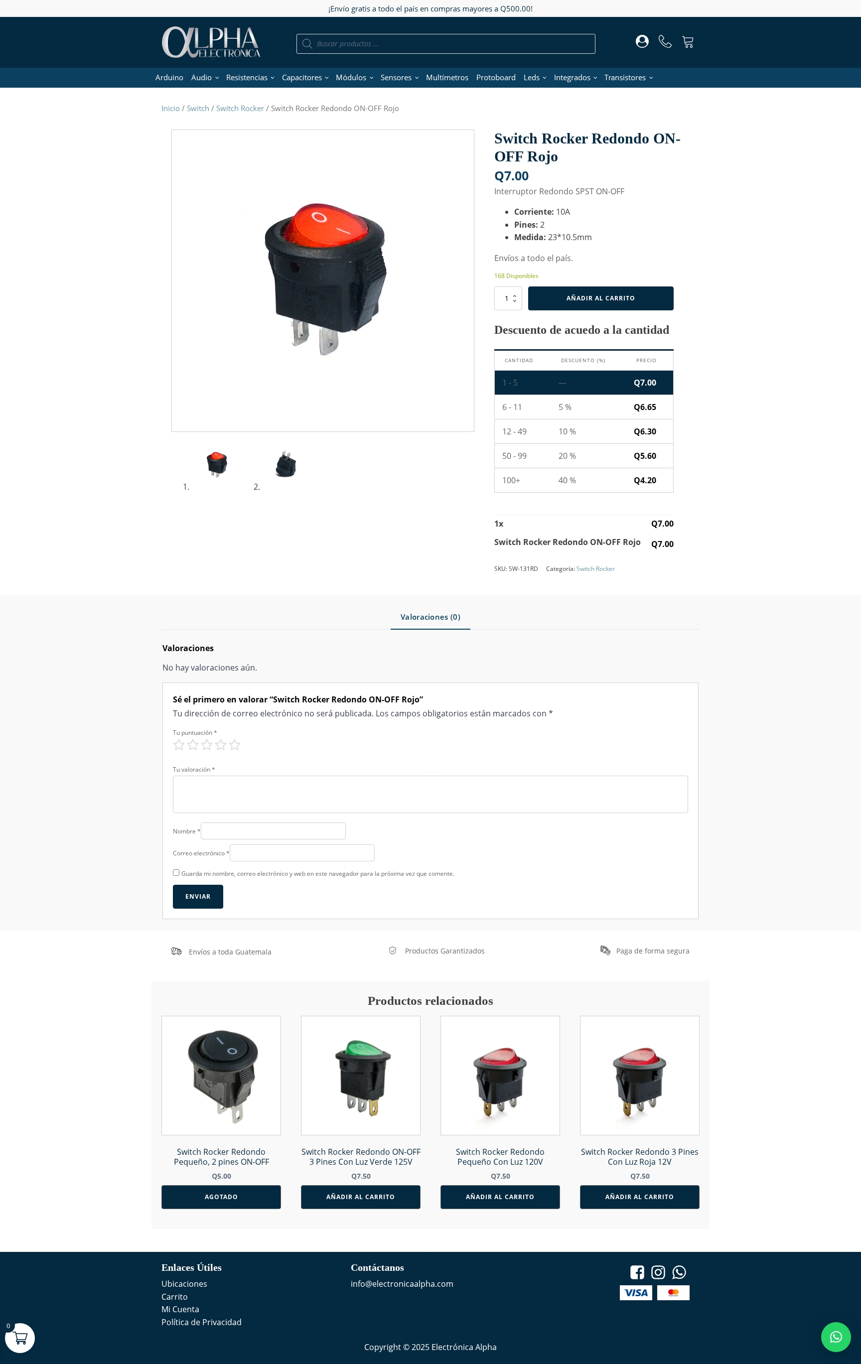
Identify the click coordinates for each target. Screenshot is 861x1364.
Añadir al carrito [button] (360, 1197)
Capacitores (302, 77)
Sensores (396, 77)
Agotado (221, 1197)
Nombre (187, 831)
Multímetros (447, 77)
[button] (836, 1337)
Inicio (170, 108)
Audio (201, 77)
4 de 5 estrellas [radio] (221, 745)
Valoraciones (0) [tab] (430, 617)
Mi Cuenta (180, 1309)
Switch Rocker (240, 108)
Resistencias (247, 77)
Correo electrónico (201, 853)
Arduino (169, 77)
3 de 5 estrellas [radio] (207, 745)
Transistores (625, 77)
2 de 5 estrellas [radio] (193, 745)
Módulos (351, 77)
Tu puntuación (195, 732)
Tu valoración (194, 769)
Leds (532, 77)
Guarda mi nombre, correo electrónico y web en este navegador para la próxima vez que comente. (317, 873)
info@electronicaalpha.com (402, 1283)
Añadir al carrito (601, 298)
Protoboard (496, 77)
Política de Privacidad (201, 1322)
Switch (198, 108)
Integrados (572, 77)
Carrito (174, 1296)
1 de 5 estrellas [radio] (179, 745)
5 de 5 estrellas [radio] (235, 745)
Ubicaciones (184, 1283)
